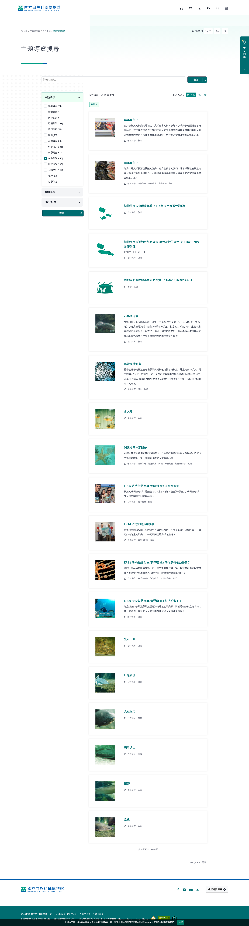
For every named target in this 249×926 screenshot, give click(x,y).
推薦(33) (52, 135)
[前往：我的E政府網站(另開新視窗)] (174, 917)
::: (176, 8)
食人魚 (128, 411)
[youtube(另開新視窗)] (191, 889)
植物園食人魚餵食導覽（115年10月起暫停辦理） (155, 206)
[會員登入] (199, 8)
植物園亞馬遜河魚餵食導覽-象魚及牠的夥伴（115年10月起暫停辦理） (161, 244)
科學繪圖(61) (55, 152)
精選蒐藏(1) (54, 112)
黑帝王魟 (129, 639)
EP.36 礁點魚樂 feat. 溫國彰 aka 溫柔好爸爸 (151, 486)
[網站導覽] (181, 8)
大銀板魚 (129, 711)
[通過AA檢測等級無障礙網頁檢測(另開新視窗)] (164, 917)
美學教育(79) (55, 106)
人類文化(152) (55, 170)
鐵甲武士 (129, 747)
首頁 (25, 31)
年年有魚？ (131, 120)
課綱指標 (50, 192)
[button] (217, 8)
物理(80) (52, 176)
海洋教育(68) (55, 141)
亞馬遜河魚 (131, 316)
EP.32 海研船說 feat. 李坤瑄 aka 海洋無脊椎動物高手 (157, 562)
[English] (208, 8)
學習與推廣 (35, 31)
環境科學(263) (55, 123)
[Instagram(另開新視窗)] (184, 889)
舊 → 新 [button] (202, 94)
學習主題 (46, 31)
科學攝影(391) (55, 146)
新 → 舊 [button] (191, 94)
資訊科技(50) (55, 129)
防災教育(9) (54, 117)
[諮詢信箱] (190, 8)
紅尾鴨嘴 (129, 675)
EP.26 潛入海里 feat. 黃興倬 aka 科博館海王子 (153, 600)
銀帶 (127, 783)
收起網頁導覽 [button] (215, 889)
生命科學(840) (55, 158)
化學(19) (52, 181)
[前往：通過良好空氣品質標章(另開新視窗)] (153, 917)
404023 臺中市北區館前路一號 (37, 914)
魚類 (93, 104)
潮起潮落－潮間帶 (135, 447)
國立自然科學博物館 (39, 8)
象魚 (127, 819)
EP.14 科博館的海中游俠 (139, 524)
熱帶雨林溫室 (132, 364)
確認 (181, 922)
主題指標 (50, 97)
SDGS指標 (50, 202)
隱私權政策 (169, 922)
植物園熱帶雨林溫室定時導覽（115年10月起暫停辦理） (159, 280)
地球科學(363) (55, 164)
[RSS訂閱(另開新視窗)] (197, 889)
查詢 (195, 79)
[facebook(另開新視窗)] (178, 889)
